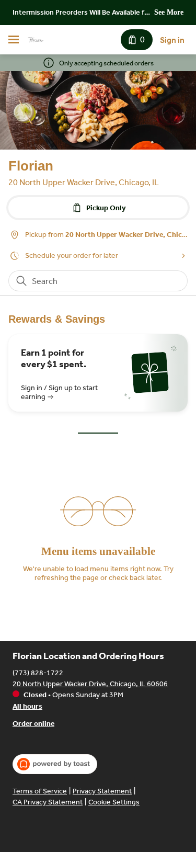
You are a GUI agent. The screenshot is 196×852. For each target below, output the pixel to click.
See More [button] (168, 12)
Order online (33, 723)
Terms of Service (40, 791)
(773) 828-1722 (38, 672)
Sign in (172, 40)
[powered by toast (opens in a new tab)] (55, 764)
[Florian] (35, 39)
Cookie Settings (114, 802)
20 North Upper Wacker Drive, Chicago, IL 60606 (90, 683)
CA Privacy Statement (48, 802)
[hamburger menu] (13, 39)
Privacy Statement (102, 791)
